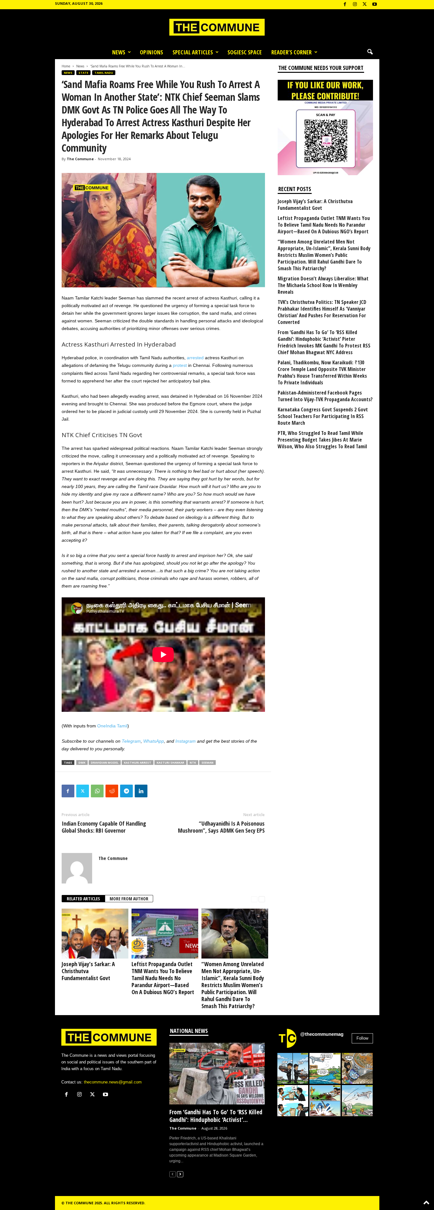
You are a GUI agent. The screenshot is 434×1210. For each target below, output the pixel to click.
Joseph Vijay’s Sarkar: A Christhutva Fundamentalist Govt (88, 971)
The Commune (80, 158)
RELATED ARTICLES (83, 899)
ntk (193, 762)
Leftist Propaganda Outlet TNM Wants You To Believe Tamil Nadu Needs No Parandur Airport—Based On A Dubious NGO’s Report (163, 978)
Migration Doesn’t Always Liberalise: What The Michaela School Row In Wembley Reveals (323, 285)
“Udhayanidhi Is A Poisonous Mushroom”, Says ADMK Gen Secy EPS (221, 827)
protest (180, 365)
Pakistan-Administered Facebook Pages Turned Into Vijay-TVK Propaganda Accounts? (325, 396)
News (118, 52)
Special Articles (193, 52)
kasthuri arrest (137, 762)
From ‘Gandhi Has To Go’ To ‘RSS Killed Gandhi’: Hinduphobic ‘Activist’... (215, 1116)
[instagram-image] (293, 1068)
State (83, 73)
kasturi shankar (170, 762)
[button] (370, 52)
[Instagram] (355, 4)
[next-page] (262, 899)
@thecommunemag (321, 1034)
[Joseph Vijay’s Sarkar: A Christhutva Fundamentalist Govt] (93, 934)
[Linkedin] (141, 791)
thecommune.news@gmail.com (113, 1082)
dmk (81, 762)
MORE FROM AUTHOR (129, 899)
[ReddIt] (111, 791)
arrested (195, 357)
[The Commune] (217, 27)
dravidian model (105, 762)
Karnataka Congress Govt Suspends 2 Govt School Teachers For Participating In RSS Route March (323, 416)
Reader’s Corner (291, 52)
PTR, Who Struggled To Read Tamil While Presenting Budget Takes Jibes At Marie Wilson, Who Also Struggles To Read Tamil (322, 440)
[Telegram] (126, 791)
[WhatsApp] (97, 791)
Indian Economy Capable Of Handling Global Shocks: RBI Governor (104, 827)
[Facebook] (345, 4)
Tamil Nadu (103, 73)
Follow (362, 1038)
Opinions (151, 52)
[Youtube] (374, 4)
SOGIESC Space (244, 52)
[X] (365, 4)
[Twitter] (82, 791)
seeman (207, 762)
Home (66, 66)
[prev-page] (254, 899)
